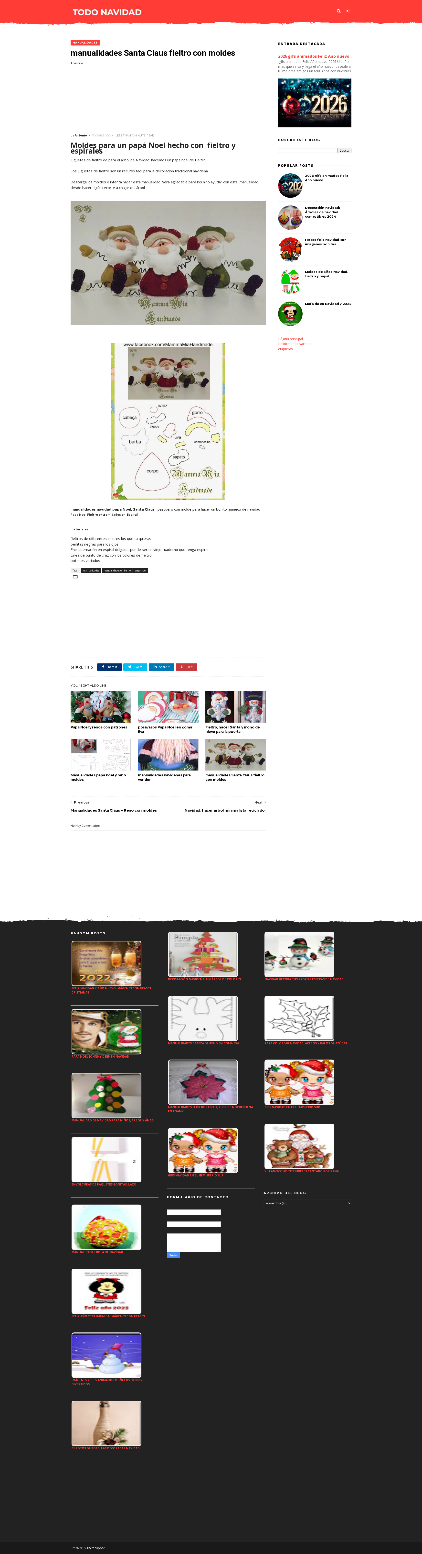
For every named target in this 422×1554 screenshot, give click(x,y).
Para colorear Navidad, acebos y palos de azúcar (305, 1043)
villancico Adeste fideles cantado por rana (301, 1171)
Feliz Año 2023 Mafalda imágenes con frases (108, 1316)
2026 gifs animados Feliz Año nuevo (313, 56)
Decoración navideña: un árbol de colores (204, 979)
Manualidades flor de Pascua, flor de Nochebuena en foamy (210, 1109)
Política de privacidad (294, 343)
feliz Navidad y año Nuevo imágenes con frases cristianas (111, 990)
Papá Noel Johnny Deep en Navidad (100, 1056)
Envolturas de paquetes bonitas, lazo (104, 1184)
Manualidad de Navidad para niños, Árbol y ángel (113, 1120)
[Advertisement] (168, 99)
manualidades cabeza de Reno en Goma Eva (203, 1043)
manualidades (85, 42)
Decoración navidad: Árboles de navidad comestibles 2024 (322, 212)
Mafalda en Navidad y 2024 (328, 304)
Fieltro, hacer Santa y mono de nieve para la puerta (232, 729)
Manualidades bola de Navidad (97, 1252)
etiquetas (285, 349)
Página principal (290, 338)
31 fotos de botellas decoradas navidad (106, 1448)
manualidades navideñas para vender (164, 777)
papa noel (140, 570)
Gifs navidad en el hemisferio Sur (195, 1175)
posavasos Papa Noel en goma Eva (165, 729)
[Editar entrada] (74, 576)
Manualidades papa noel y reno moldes (98, 777)
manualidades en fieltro (117, 570)
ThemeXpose (96, 1548)
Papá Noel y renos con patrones (99, 727)
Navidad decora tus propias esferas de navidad (304, 979)
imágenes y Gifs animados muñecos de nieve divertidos (108, 1382)
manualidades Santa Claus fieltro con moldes (234, 777)
